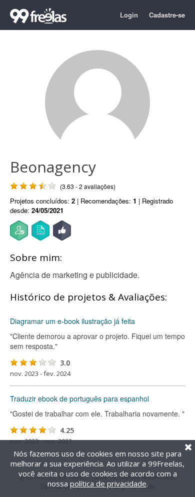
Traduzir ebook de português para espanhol (79, 399)
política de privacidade (108, 483)
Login (129, 15)
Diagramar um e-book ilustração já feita (72, 321)
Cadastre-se (167, 15)
